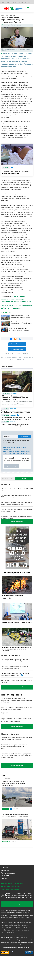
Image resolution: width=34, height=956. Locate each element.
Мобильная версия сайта (10, 889)
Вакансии (5, 876)
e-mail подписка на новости (13, 883)
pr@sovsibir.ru (25, 930)
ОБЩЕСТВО (14, 393)
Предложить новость (17, 349)
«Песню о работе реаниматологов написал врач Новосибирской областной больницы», (16, 299)
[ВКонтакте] (11, 339)
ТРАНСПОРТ (5, 808)
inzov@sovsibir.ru (10, 929)
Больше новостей (17, 521)
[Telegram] (20, 339)
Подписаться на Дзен (11, 466)
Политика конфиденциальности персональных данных (15, 947)
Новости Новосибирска (17, 344)
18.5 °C (12, 2)
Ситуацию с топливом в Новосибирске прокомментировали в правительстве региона (15, 816)
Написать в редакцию (17, 904)
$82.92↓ (17, 2)
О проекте (5, 868)
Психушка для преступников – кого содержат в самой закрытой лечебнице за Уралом (16, 452)
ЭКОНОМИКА (6, 841)
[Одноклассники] (15, 339)
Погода (4, 878)
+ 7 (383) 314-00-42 (15, 927)
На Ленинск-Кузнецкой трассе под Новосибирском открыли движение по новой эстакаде (15, 783)
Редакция (5, 870)
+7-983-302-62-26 (10, 932)
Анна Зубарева (16, 25)
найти (24, 478)
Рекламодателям (8, 873)
